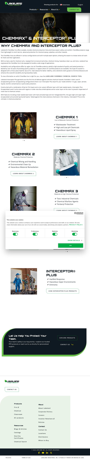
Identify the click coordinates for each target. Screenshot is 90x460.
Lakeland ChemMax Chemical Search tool (64, 76)
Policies (8, 458)
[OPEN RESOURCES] (49, 9)
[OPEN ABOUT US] (59, 9)
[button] (22, 140)
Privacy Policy (76, 224)
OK (70, 245)
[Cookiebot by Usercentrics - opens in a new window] (75, 213)
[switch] (35, 234)
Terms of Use (26, 458)
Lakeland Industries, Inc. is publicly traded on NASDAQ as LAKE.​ (62, 458)
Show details (74, 240)
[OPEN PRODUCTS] (37, 9)
